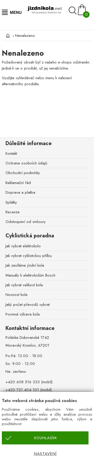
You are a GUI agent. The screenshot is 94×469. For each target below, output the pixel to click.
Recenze (12, 212)
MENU (15, 12)
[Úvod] (7, 35)
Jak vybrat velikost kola (24, 285)
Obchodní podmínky (22, 173)
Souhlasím (45, 438)
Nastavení (45, 453)
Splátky (11, 202)
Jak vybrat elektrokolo (23, 246)
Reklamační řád (18, 183)
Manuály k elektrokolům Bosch (30, 275)
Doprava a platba (20, 192)
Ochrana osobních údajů (26, 163)
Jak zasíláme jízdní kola (24, 265)
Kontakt (11, 153)
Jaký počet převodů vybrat (27, 304)
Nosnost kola (16, 295)
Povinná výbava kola (22, 314)
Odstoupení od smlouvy (25, 222)
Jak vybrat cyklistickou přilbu (28, 256)
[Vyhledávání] (73, 10)
